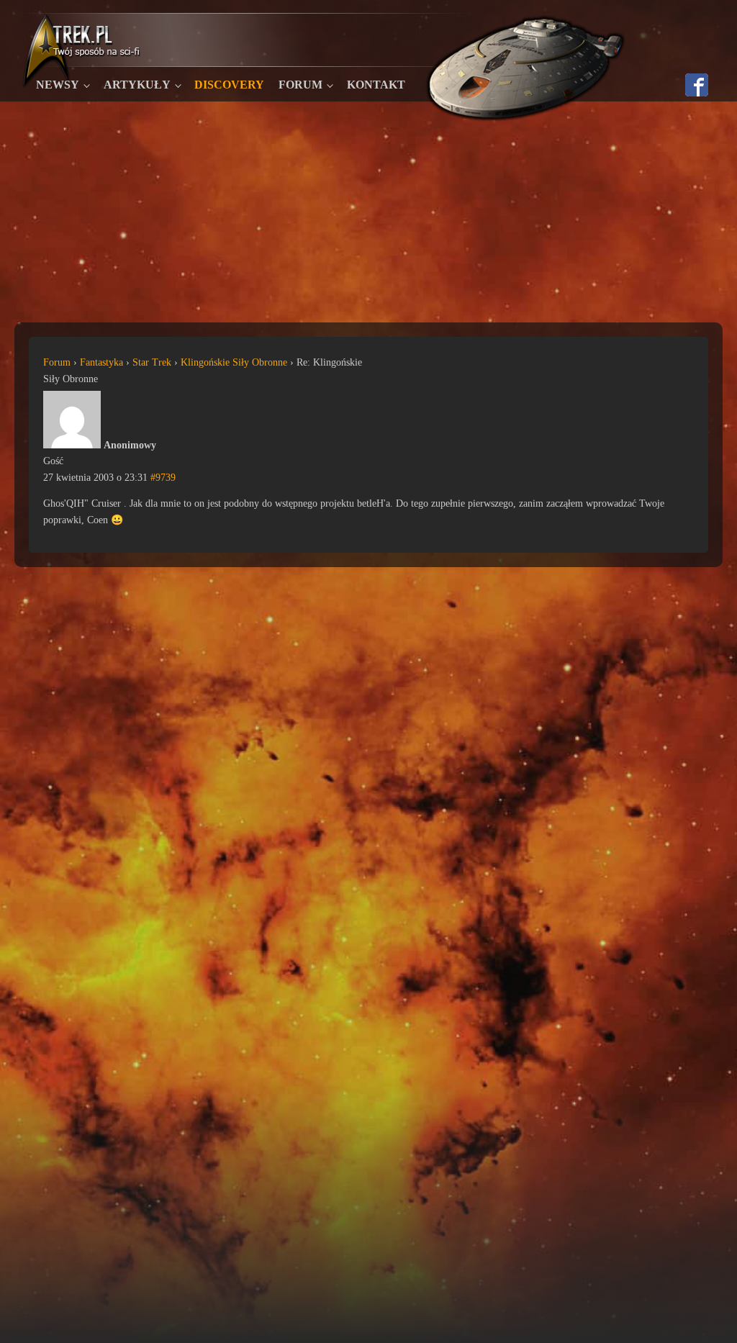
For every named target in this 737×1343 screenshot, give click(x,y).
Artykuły (137, 84)
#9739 (163, 477)
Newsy (57, 84)
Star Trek (151, 362)
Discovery (229, 84)
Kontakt (376, 84)
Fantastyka (101, 362)
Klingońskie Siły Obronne (234, 362)
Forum (300, 84)
